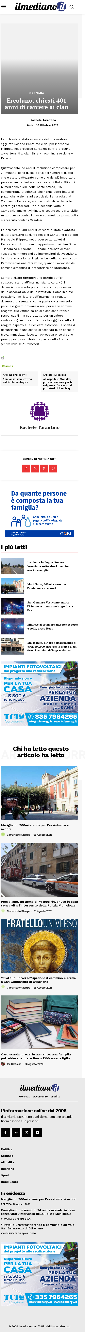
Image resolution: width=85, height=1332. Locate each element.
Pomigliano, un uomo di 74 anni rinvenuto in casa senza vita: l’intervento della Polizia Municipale (39, 903)
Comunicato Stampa (18, 834)
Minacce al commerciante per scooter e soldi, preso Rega (52, 626)
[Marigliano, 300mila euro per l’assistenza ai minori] (12, 586)
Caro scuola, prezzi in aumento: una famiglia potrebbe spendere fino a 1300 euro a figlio (36, 1056)
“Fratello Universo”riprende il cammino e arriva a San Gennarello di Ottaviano (38, 980)
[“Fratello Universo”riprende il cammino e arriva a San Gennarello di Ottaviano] (39, 946)
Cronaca (36, 93)
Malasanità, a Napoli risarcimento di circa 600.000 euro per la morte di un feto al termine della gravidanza (51, 646)
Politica (6, 1204)
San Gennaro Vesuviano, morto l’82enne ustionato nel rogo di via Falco (50, 606)
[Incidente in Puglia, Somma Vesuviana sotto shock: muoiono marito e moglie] (12, 566)
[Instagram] (16, 1132)
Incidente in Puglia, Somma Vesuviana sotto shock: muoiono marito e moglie (49, 566)
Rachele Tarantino (43, 120)
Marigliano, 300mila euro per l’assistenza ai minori (46, 586)
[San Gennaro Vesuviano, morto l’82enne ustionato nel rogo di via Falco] (12, 606)
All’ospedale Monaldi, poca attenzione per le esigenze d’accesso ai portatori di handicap (58, 384)
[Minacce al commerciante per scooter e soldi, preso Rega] (12, 626)
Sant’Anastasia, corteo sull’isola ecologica (17, 381)
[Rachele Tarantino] (39, 411)
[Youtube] (37, 1132)
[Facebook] (26, 468)
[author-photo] (3, 834)
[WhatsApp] (53, 468)
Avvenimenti (9, 1233)
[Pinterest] (44, 468)
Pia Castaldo (14, 1064)
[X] (35, 468)
